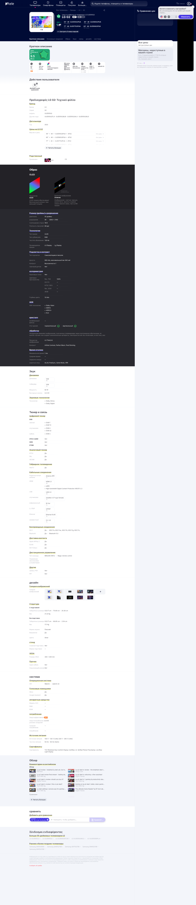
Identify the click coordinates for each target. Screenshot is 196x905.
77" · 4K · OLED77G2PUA (72, 27)
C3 (66, 159)
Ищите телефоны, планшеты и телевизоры (113, 4)
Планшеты (61, 5)
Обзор (33, 43)
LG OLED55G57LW (62, 838)
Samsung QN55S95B (37, 846)
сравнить (44, 43)
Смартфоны (48, 5)
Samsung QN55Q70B (37, 849)
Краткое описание (36, 39)
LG (79, 10)
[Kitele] (10, 4)
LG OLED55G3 (47, 838)
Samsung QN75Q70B (72, 846)
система (97, 39)
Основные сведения (55, 39)
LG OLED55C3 (34, 838)
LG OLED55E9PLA (93, 838)
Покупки (72, 5)
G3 (52, 160)
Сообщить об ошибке (35, 865)
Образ (67, 39)
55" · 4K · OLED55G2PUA (72, 22)
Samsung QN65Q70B (90, 846)
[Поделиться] (104, 10)
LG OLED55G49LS (78, 838)
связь (81, 39)
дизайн (89, 39)
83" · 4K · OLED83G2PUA (92, 27)
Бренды (73, 10)
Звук (74, 39)
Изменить (185, 17)
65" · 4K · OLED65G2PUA (92, 22)
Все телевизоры (62, 10)
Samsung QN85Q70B (54, 846)
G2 (84, 10)
